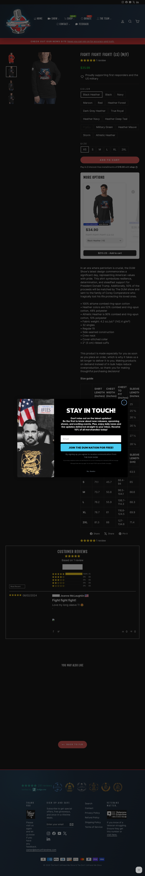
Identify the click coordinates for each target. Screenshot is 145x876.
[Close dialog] (124, 402)
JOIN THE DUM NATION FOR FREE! (91, 447)
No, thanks (91, 471)
